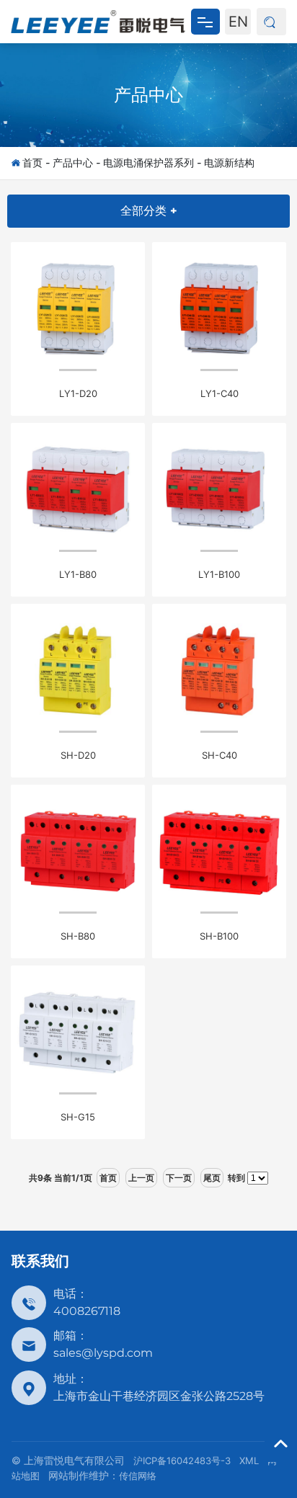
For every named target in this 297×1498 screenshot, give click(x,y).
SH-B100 (219, 936)
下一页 (179, 1177)
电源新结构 (229, 162)
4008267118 (86, 1311)
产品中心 (148, 94)
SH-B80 (78, 936)
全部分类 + (148, 211)
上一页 (141, 1177)
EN (238, 21)
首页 (32, 162)
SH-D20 (78, 755)
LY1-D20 (78, 393)
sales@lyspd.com (103, 1353)
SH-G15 (78, 1117)
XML (249, 1460)
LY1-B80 (78, 574)
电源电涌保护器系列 (148, 162)
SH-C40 (219, 755)
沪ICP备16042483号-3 (182, 1460)
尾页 (212, 1177)
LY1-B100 (219, 574)
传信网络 (137, 1475)
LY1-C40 (219, 393)
